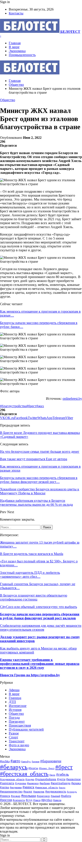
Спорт (13, 737)
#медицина (16, 787)
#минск (28, 787)
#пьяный (55, 796)
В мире (14, 47)
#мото (62, 787)
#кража (76, 783)
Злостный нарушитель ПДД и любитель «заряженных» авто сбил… (30, 574)
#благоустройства (13, 406)
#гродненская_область (12, 779)
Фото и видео (19, 745)
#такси (36, 800)
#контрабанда (60, 783)
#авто (15, 761)
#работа (66, 796)
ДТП (12, 702)
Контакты (16, 13)
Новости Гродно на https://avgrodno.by (30, 675)
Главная (15, 43)
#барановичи (50, 761)
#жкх (40, 406)
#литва (4, 787)
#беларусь (14, 766)
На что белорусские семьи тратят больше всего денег (39, 451)
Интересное (17, 706)
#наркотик (38, 791)
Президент (17, 721)
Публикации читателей (26, 729)
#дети (61, 779)
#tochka (5, 761)
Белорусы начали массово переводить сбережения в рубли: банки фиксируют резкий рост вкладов (39, 616)
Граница (15, 698)
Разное (14, 733)
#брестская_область (24, 774)
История (15, 710)
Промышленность (22, 55)
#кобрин (45, 783)
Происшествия (20, 725)
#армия (35, 761)
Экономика (17, 51)
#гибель (62, 774)
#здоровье (20, 783)
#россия (6, 800)
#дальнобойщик (45, 779)
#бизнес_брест (46, 768)
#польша (28, 795)
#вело (52, 774)
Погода (14, 717)
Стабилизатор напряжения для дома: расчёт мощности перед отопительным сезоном (40, 627)
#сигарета (19, 800)
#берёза (33, 768)
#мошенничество (11, 791)
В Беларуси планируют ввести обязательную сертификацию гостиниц (33, 597)
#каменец (33, 783)
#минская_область (46, 787)
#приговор (43, 796)
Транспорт (16, 741)
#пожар (15, 796)
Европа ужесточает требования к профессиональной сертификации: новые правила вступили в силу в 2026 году (39, 663)
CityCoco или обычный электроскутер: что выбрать (38, 607)
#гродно (29, 779)
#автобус (26, 761)
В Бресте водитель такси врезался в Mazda (31, 554)
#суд (29, 800)
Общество (7, 100)
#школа (57, 800)
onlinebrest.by (72, 398)
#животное (73, 779)
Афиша (14, 690)
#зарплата (7, 783)
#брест (31, 406)
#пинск (5, 796)
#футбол (46, 800)
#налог (27, 791)
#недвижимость (55, 791)
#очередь (72, 791)
